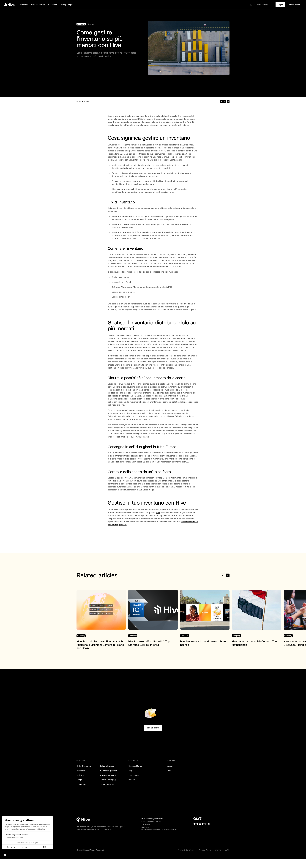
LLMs (227, 850)
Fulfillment (80, 770)
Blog (130, 770)
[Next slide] (228, 575)
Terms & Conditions (186, 850)
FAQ (169, 770)
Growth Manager (107, 784)
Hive (158, 513)
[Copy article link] (228, 101)
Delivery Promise (107, 766)
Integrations (81, 784)
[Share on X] (224, 101)
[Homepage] (9, 4)
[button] (24, 5)
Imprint (218, 850)
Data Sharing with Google (15, 837)
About (169, 766)
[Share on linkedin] (221, 101)
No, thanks (10, 847)
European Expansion (108, 770)
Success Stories (135, 766)
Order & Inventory (83, 766)
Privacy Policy (205, 850)
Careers (131, 780)
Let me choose (27, 847)
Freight (79, 780)
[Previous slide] (223, 575)
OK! (44, 847)
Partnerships (133, 775)
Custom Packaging (107, 780)
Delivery (80, 775)
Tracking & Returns (108, 775)
